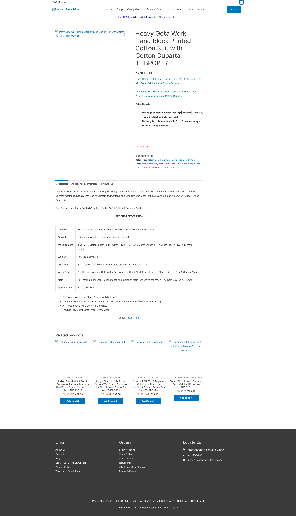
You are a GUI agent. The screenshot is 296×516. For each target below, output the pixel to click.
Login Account (127, 449)
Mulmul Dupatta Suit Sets (164, 167)
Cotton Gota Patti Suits (158, 160)
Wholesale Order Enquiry (132, 467)
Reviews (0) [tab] (106, 183)
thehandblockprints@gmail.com (204, 460)
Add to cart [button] (72, 400)
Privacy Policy (63, 467)
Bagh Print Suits (149, 163)
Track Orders (126, 454)
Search (234, 9)
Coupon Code (126, 458)
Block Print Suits (179, 163)
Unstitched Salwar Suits (183, 160)
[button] (124, 35)
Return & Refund (128, 471)
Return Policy (133, 317)
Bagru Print (164, 163)
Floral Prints (194, 163)
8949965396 (194, 454)
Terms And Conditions (68, 471)
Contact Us (62, 454)
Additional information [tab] (84, 183)
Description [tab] (62, 183)
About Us (61, 449)
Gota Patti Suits (143, 167)
